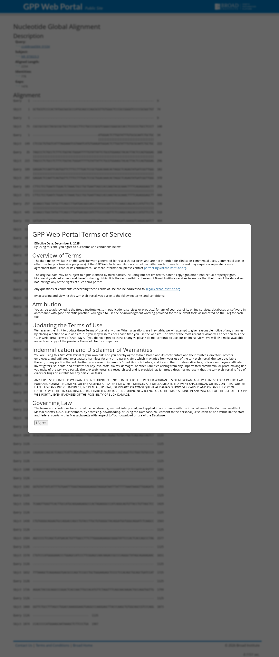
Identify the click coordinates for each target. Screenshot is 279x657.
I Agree (41, 423)
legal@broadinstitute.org (163, 289)
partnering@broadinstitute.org (165, 268)
